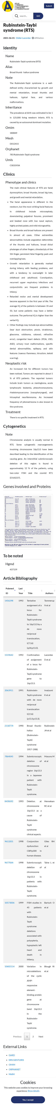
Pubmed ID (10, 590)
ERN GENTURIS (16, 1060)
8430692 (9, 801)
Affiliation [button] (39, 38)
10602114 (9, 966)
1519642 (9, 655)
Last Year (21, 590)
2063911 (9, 690)
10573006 (9, 902)
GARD (12, 1055)
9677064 (9, 862)
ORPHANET (14, 1069)
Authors (49, 593)
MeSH (12, 1074)
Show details (33, 1091)
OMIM (12, 1064)
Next (41, 1036)
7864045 (9, 756)
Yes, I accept (28, 1100)
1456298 (9, 600)
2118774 (9, 725)
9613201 (9, 841)
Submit (49, 6)
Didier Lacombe (23, 38)
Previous (17, 1036)
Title (30, 593)
